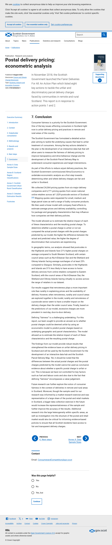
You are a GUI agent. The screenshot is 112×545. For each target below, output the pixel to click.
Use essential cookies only (37, 24)
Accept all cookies (14, 24)
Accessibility (9, 523)
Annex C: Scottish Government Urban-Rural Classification (14, 185)
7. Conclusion (12, 159)
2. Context (11, 128)
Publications (34, 41)
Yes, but (39, 492)
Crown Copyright (47, 523)
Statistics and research (51, 41)
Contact (27, 523)
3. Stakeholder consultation (12, 134)
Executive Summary (14, 117)
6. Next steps (12, 154)
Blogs (80, 41)
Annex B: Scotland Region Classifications (14, 175)
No (37, 486)
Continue (36, 501)
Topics (15, 41)
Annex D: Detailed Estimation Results (14, 195)
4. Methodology (13, 141)
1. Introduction (12, 123)
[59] (33, 197)
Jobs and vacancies (62, 523)
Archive (19, 523)
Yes (37, 480)
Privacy (74, 523)
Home (7, 47)
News (24, 41)
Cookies (35, 523)
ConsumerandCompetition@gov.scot (55, 460)
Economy (16, 85)
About (7, 41)
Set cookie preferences (61, 24)
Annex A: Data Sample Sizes (12, 166)
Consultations (69, 41)
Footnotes (11, 202)
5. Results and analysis (12, 147)
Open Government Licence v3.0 (43, 533)
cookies (16, 4)
